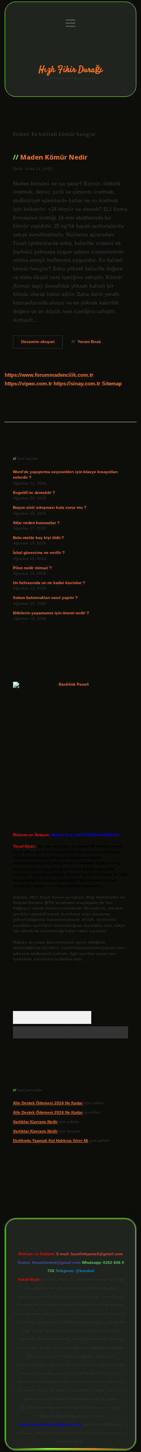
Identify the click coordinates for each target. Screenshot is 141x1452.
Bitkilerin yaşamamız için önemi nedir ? (51, 613)
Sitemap (112, 384)
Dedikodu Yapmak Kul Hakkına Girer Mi (50, 1140)
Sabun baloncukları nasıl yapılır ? (45, 597)
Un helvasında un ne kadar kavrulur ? (49, 583)
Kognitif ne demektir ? (34, 492)
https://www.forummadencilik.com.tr (49, 375)
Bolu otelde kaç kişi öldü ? (38, 537)
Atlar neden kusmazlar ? (36, 523)
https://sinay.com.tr (77, 384)
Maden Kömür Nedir (53, 157)
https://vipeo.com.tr (28, 384)
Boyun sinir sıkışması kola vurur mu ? (49, 507)
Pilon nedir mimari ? (32, 568)
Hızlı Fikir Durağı (71, 70)
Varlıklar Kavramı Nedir (35, 1122)
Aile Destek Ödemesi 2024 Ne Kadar (48, 1103)
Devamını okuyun (42, 343)
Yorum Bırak (89, 341)
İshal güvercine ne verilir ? (39, 552)
